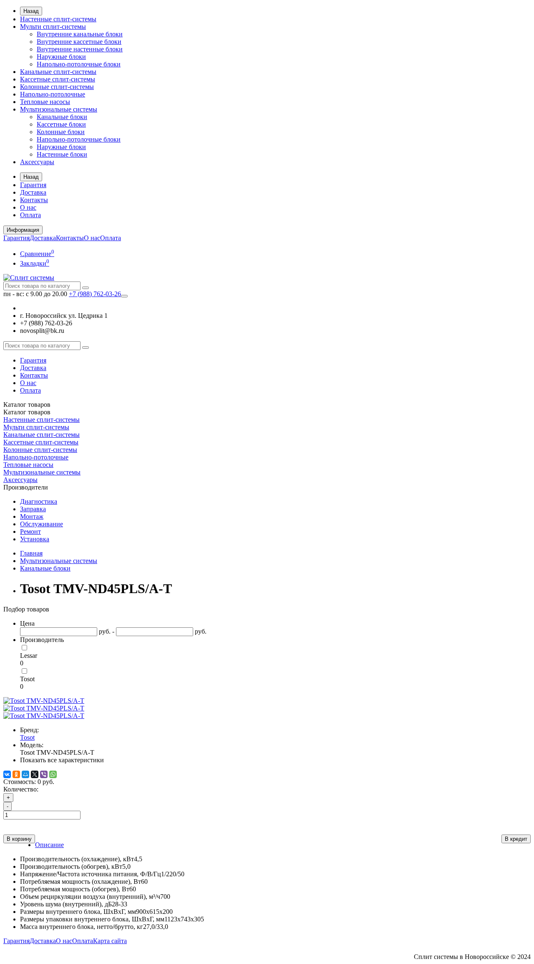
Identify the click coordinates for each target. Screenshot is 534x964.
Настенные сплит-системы (58, 19)
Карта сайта (110, 940)
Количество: (20, 789)
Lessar (28, 655)
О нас (28, 207)
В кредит (516, 839)
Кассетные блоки (61, 124)
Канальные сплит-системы (58, 71)
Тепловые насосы (45, 101)
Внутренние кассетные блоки (79, 41)
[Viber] (44, 774)
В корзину (19, 839)
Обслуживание (41, 524)
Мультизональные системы (58, 109)
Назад (31, 11)
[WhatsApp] (53, 774)
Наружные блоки (61, 56)
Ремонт (30, 531)
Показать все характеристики (62, 760)
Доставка (33, 192)
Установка (34, 539)
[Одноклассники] (16, 774)
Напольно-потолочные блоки (79, 64)
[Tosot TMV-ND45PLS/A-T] (43, 700)
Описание (49, 844)
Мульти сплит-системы (53, 26)
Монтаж (31, 516)
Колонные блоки (61, 131)
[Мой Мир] (25, 774)
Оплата (30, 214)
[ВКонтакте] (7, 774)
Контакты (34, 199)
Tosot (27, 678)
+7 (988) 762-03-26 (95, 293)
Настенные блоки (62, 154)
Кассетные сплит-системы (57, 79)
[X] (34, 774)
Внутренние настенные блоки (80, 49)
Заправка (33, 508)
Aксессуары (37, 161)
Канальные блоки (62, 116)
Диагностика (38, 501)
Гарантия (33, 184)
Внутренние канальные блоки (80, 34)
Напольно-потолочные (52, 94)
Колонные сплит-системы (57, 86)
